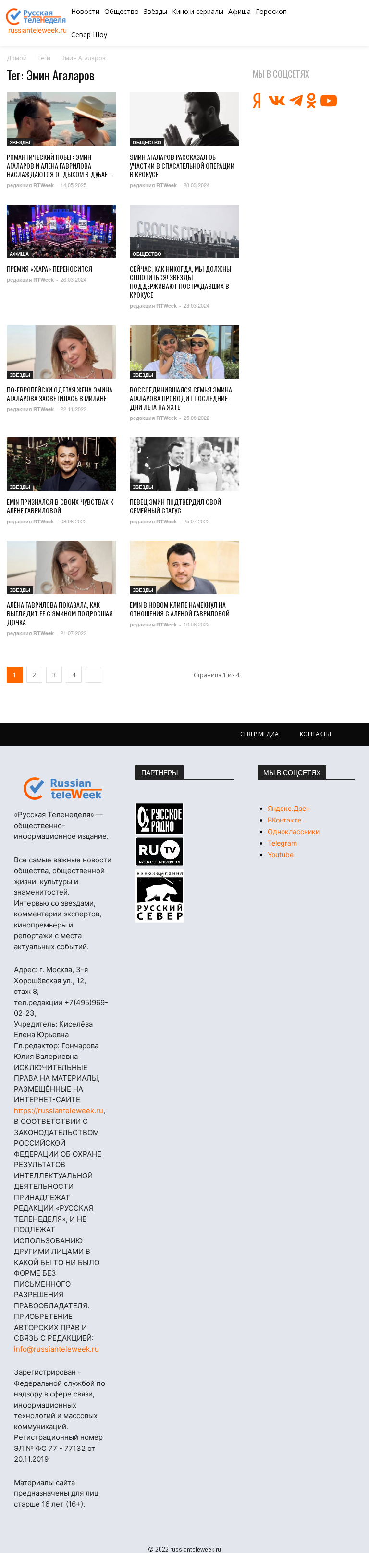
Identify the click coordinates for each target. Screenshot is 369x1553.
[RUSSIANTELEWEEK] (37, 16)
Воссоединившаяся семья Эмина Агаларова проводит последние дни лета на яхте (181, 398)
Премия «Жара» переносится (49, 268)
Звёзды (20, 142)
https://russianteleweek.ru (58, 1110)
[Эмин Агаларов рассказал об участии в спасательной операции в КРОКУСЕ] (184, 119)
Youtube (281, 854)
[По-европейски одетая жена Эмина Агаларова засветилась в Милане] (61, 352)
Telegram (282, 843)
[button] (332, 23)
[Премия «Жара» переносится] (61, 232)
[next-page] (93, 675)
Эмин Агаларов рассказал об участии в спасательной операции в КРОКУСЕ (182, 165)
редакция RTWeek (30, 185)
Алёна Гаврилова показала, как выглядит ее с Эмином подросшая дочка (60, 613)
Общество (147, 142)
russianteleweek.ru (37, 30)
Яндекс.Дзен (289, 808)
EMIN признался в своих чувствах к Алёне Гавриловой (60, 505)
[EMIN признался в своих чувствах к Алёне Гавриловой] (61, 464)
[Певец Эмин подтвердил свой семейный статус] (184, 464)
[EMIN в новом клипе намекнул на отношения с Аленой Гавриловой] (184, 568)
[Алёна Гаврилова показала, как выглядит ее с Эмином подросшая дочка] (61, 568)
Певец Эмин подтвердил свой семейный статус (175, 505)
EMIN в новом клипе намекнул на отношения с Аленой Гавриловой (180, 609)
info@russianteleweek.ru (56, 1349)
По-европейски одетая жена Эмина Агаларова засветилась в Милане (59, 393)
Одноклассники (294, 831)
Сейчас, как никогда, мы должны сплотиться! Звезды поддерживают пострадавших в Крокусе (180, 281)
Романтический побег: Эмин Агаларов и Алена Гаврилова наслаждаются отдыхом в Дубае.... (60, 165)
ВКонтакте (284, 820)
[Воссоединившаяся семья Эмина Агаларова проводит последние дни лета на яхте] (184, 352)
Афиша (19, 253)
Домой (17, 58)
